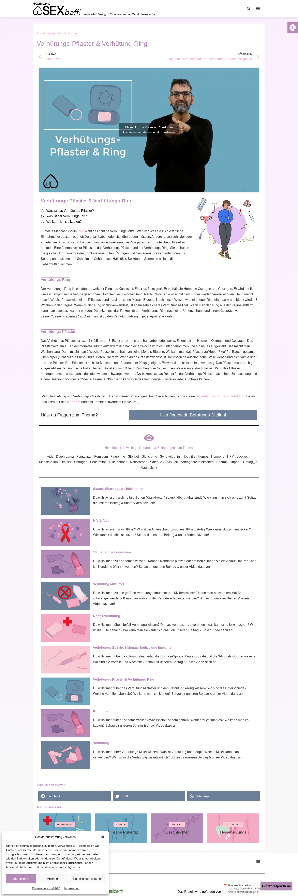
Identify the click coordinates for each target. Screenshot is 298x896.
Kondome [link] (100, 711)
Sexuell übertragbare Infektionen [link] (118, 488)
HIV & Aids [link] (101, 520)
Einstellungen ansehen (87, 878)
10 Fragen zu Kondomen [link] (112, 552)
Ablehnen (53, 878)
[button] (103, 837)
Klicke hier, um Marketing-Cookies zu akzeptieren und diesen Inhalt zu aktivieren (149, 130)
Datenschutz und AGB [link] (46, 888)
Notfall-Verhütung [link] (106, 616)
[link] (292, 27)
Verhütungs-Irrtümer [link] (108, 584)
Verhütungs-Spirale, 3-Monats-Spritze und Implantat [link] (132, 647)
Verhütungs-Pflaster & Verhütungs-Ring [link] (123, 679)
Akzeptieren (21, 878)
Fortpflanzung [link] (69, 33)
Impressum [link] (71, 888)
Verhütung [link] (101, 743)
